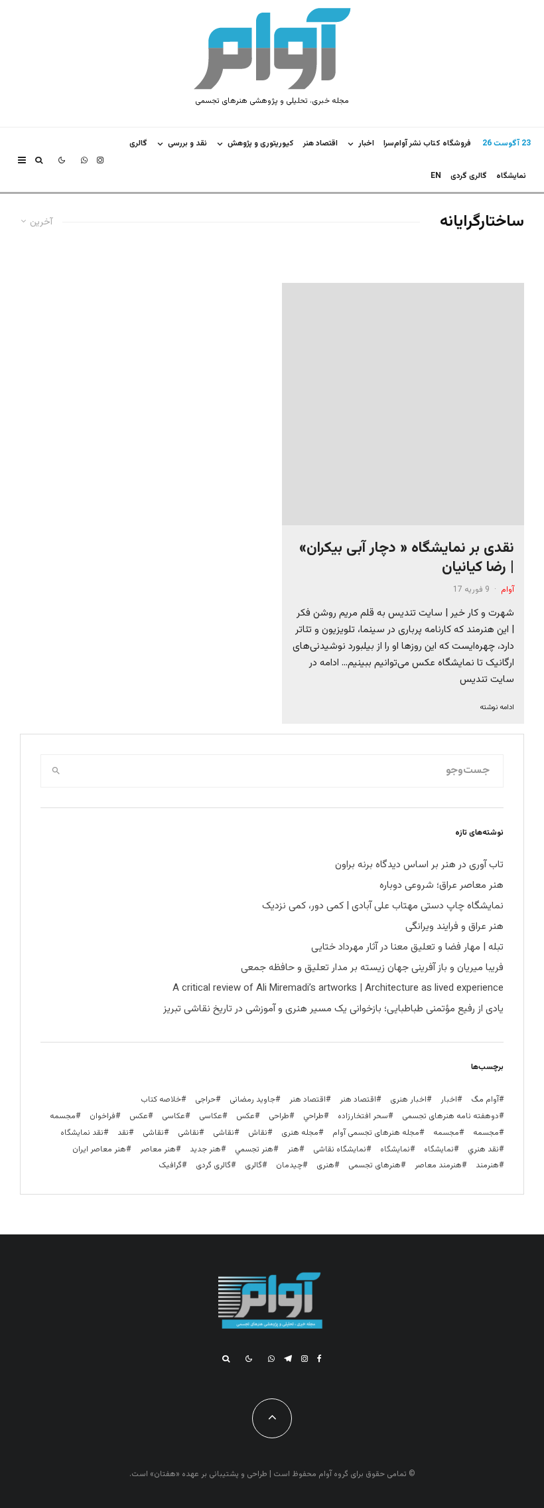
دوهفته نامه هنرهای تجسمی (450, 1116)
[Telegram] (288, 1359)
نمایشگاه (395, 1149)
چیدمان (289, 1165)
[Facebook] (319, 1359)
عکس (138, 1116)
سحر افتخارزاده (363, 1116)
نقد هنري (483, 1149)
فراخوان (102, 1116)
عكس (245, 1116)
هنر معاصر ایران (99, 1149)
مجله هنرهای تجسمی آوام (375, 1133)
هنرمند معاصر (438, 1165)
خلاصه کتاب (161, 1100)
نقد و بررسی (187, 143)
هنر (293, 1149)
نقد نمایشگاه (81, 1133)
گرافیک (170, 1165)
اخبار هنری (408, 1100)
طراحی (279, 1116)
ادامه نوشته (497, 707)
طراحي (313, 1116)
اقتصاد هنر (320, 143)
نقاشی (223, 1133)
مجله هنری (299, 1133)
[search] (56, 771)
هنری (325, 1165)
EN (436, 176)
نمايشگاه (511, 176)
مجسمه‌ (446, 1133)
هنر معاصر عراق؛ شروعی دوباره (441, 885)
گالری (138, 143)
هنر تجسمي (254, 1149)
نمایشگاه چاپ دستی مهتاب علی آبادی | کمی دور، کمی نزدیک (383, 906)
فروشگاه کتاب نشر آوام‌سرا (427, 143)
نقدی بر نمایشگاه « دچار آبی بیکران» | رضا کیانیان (406, 558)
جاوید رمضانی (252, 1100)
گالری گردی (468, 176)
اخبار (366, 143)
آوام (507, 590)
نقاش (257, 1133)
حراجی (205, 1100)
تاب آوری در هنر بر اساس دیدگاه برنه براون (419, 865)
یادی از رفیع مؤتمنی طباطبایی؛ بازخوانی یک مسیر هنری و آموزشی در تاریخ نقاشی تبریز (333, 1009)
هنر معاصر (158, 1149)
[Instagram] (100, 160)
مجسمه (63, 1116)
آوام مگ (485, 1100)
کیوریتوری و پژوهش (261, 143)
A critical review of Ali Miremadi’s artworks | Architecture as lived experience (338, 988)
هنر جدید (205, 1149)
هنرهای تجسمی (374, 1165)
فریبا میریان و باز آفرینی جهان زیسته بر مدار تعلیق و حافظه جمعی (372, 967)
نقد (123, 1133)
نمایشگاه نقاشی (339, 1149)
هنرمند (487, 1165)
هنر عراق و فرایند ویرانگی (454, 926)
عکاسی (210, 1116)
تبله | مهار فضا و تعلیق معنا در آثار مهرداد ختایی (407, 947)
